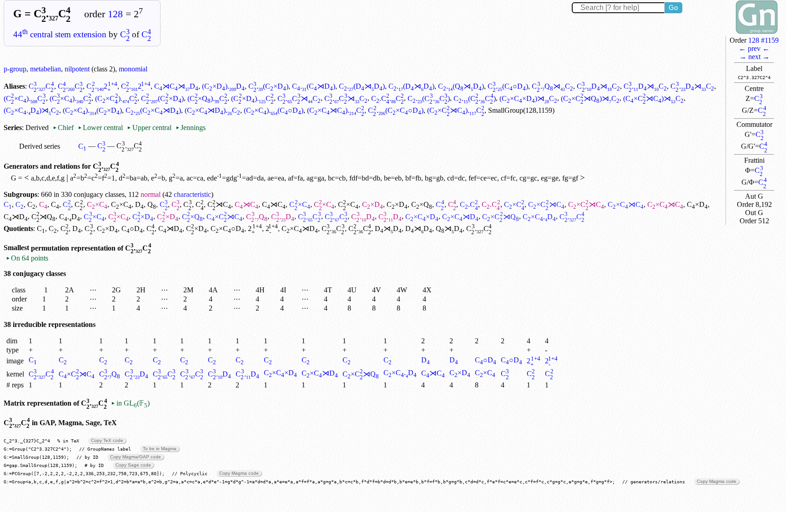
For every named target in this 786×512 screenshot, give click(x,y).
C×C (97, 204)
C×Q (421, 204)
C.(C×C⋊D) (153, 110)
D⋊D (388, 228)
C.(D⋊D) (362, 86)
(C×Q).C (207, 98)
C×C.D (539, 217)
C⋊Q (43, 217)
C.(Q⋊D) (461, 86)
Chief (64, 127)
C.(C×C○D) (395, 110)
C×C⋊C (546, 204)
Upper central (149, 127)
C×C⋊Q (500, 217)
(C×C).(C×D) (92, 110)
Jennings (191, 127)
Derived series (39, 146)
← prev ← (754, 48)
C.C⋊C (299, 98)
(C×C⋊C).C (335, 110)
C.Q (256, 217)
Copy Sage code (133, 464)
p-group (15, 69)
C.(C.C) (429, 98)
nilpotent (77, 69)
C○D (132, 228)
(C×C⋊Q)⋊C (590, 98)
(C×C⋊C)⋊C (653, 98)
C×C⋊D (460, 217)
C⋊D (16, 217)
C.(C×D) (268, 86)
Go (673, 7)
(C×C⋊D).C (212, 110)
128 (115, 14)
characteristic (192, 194)
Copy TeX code (107, 440)
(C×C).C (25, 98)
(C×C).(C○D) (273, 110)
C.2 (101, 86)
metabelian (45, 69)
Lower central (100, 127)
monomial (133, 69)
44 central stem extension (59, 34)
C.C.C (387, 98)
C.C (41, 86)
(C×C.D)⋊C (31, 110)
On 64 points (27, 258)
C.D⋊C (598, 86)
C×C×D (421, 217)
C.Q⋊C (552, 86)
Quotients (18, 228)
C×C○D (227, 228)
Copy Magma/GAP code (135, 456)
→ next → (754, 56)
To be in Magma (159, 448)
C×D (372, 204)
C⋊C (219, 204)
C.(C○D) (508, 86)
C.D (69, 217)
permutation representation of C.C (91, 248)
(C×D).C (252, 98)
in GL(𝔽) (130, 403)
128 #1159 (763, 40)
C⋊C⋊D (176, 86)
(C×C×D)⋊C (528, 98)
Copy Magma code (239, 473)
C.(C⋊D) (313, 86)
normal (151, 194)
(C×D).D (223, 86)
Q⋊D (449, 228)
